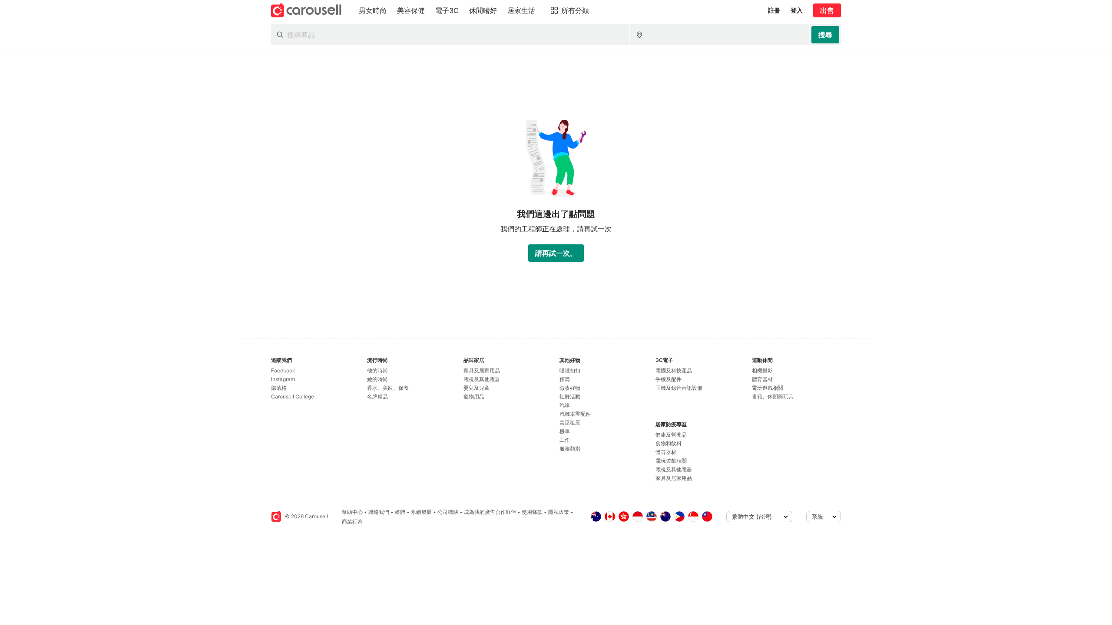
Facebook (283, 370)
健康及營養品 (671, 434)
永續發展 (421, 512)
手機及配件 (668, 379)
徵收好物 (569, 388)
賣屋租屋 (569, 422)
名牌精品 (377, 396)
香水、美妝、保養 (388, 388)
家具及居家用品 (481, 370)
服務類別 (569, 448)
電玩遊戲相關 (671, 460)
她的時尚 (377, 379)
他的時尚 (377, 370)
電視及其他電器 (481, 379)
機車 (564, 431)
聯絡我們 (378, 512)
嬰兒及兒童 (476, 388)
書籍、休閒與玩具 (773, 396)
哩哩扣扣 (569, 370)
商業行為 (352, 521)
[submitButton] (825, 34)
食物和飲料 (668, 443)
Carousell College (292, 396)
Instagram (283, 379)
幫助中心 (352, 512)
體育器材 (665, 452)
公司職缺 (447, 512)
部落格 (279, 388)
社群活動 (569, 396)
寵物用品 (473, 396)
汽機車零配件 (575, 414)
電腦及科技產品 (673, 370)
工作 (564, 440)
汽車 (564, 405)
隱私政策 (558, 512)
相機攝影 (762, 370)
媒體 (400, 512)
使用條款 (532, 512)
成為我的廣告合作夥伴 (490, 512)
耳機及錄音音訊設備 (678, 388)
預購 (564, 379)
